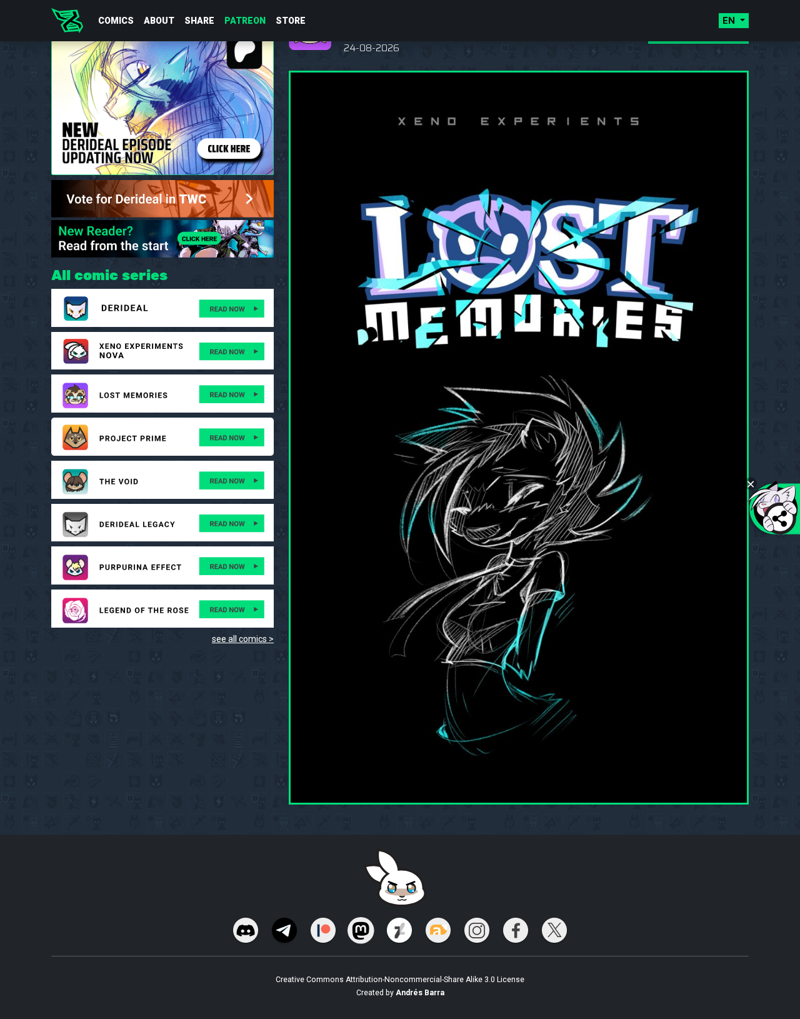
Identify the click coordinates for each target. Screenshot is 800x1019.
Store (291, 21)
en (730, 20)
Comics (116, 21)
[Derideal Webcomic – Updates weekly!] (67, 20)
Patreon (245, 21)
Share (199, 21)
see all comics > (243, 639)
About (159, 21)
